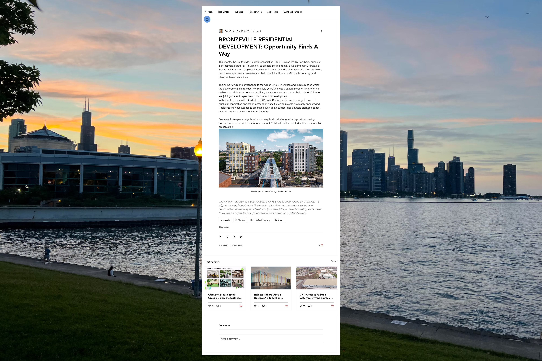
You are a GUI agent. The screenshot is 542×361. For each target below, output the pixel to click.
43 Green (279, 220)
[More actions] (321, 31)
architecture (272, 11)
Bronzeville (225, 220)
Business (238, 11)
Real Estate (223, 11)
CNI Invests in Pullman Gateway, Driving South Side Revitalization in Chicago (317, 296)
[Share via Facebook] (220, 236)
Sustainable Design (293, 11)
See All (334, 261)
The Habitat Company (260, 220)
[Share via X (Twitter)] (227, 236)
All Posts (209, 11)
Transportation (255, 11)
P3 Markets (240, 220)
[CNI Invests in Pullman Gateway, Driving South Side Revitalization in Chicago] (316, 278)
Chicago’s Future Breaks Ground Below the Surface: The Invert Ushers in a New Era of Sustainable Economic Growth (225, 296)
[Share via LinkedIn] (234, 236)
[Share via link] (241, 236)
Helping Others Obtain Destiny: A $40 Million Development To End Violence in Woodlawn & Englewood (268, 296)
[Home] (207, 19)
